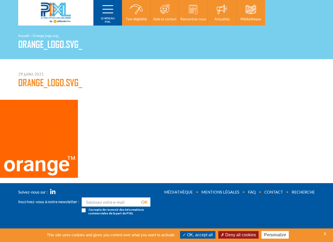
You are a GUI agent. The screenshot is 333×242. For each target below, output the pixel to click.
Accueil (23, 36)
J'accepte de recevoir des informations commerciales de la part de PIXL (116, 211)
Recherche (303, 192)
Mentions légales (220, 192)
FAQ (252, 192)
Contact (273, 192)
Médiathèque (178, 192)
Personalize (275, 235)
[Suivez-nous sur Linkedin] (52, 192)
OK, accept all (199, 235)
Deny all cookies (240, 235)
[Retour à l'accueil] (56, 13)
